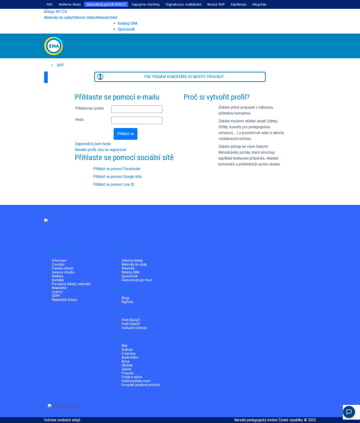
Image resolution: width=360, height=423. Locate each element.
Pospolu (127, 373)
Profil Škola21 (131, 320)
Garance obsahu (63, 272)
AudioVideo (130, 357)
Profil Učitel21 (131, 324)
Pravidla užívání (62, 268)
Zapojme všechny (146, 4)
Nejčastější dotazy (64, 300)
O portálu (58, 264)
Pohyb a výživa (132, 377)
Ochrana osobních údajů (62, 420)
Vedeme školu (70, 4)
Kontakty (58, 280)
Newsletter (59, 288)
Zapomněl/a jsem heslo (93, 143)
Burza (126, 361)
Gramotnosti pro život (137, 280)
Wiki (124, 346)
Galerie (126, 369)
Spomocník (126, 29)
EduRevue (238, 4)
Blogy (125, 298)
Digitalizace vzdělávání (183, 4)
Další (113, 17)
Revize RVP (216, 4)
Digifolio (127, 302)
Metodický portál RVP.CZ (106, 4)
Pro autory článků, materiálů (71, 284)
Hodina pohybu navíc (136, 381)
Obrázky (127, 365)
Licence (57, 292)
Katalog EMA (127, 23)
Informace (59, 260)
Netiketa (57, 276)
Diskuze (127, 350)
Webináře (128, 268)
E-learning (128, 353)
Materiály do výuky (134, 264)
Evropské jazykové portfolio (141, 385)
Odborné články (132, 260)
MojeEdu (259, 4)
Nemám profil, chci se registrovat (100, 149)
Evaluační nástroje (134, 328)
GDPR (56, 296)
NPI (50, 4)
